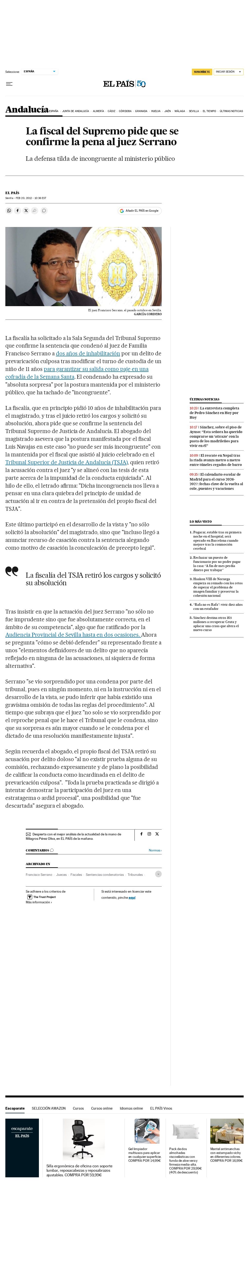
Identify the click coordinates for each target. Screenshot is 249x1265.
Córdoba (125, 111)
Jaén (167, 111)
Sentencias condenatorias (105, 875)
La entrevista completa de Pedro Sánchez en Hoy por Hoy (214, 413)
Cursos (78, 1108)
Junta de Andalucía (75, 111)
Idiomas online (131, 1108)
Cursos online (102, 1108)
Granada (141, 111)
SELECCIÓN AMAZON (49, 1108)
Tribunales (135, 875)
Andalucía (27, 110)
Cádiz (111, 111)
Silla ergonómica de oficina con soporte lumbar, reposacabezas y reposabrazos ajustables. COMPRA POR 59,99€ (79, 1170)
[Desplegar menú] (9, 84)
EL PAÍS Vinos (161, 1108)
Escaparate (15, 1108)
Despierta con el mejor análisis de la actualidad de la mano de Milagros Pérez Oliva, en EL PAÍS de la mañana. (73, 836)
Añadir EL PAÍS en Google (142, 210)
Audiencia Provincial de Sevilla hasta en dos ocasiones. (73, 634)
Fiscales (76, 875)
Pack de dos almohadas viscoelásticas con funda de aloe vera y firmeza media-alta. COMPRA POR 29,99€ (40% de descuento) (185, 1160)
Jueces (61, 875)
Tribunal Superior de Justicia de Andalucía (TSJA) (66, 462)
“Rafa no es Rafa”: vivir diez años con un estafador (218, 607)
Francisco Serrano (39, 875)
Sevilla (194, 111)
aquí (132, 897)
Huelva (156, 111)
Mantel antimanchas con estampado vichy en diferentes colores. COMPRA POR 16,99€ (226, 1154)
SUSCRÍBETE (202, 72)
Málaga (180, 111)
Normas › (155, 850)
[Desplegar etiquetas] (158, 874)
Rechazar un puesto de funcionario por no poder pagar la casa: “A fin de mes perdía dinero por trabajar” (217, 564)
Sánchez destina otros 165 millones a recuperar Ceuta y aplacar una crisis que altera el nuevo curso (216, 624)
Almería (98, 111)
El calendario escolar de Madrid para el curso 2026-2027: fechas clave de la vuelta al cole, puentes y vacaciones (216, 481)
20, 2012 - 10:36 (31, 198)
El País (12, 193)
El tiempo (209, 111)
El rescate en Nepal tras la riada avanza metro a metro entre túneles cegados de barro (216, 460)
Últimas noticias (231, 111)
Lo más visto (201, 521)
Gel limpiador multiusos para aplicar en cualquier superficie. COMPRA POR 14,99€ (144, 1154)
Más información (38, 902)
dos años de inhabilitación (88, 353)
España (54, 111)
